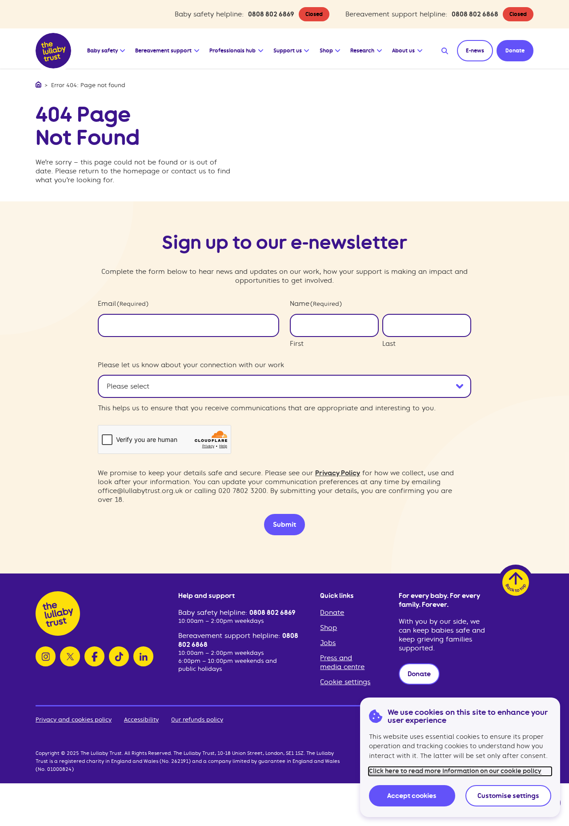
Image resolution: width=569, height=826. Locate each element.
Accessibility (141, 719)
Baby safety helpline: (213, 613)
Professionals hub (232, 51)
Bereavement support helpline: (230, 636)
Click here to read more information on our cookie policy (455, 771)
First (297, 344)
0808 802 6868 (475, 14)
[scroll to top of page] (515, 582)
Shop (326, 51)
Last (389, 344)
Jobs (328, 643)
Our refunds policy (197, 719)
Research (362, 51)
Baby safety (102, 51)
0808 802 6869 (271, 14)
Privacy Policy (337, 473)
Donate (332, 613)
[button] (123, 48)
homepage (141, 171)
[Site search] (445, 50)
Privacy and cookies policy (74, 719)
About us (403, 51)
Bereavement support (163, 51)
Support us (287, 51)
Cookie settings (345, 682)
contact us (188, 171)
